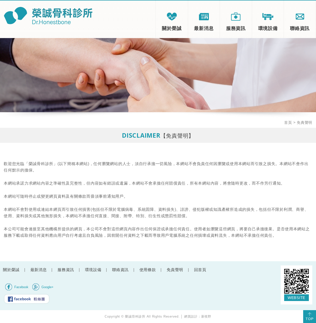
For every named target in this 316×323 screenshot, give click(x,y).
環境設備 (268, 28)
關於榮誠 (171, 28)
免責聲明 (175, 270)
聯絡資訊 (300, 28)
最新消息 (204, 28)
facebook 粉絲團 (27, 299)
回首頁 (200, 270)
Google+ (47, 287)
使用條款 (147, 270)
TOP (309, 319)
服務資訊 (236, 28)
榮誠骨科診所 (48, 15)
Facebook (21, 287)
